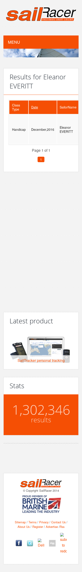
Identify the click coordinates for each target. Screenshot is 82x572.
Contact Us (58, 522)
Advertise (52, 526)
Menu (14, 42)
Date (34, 107)
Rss (62, 526)
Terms (32, 522)
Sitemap (20, 522)
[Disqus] (41, 240)
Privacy (44, 522)
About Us (24, 526)
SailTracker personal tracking (41, 360)
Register (37, 526)
